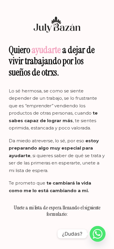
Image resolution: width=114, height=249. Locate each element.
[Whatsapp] (98, 234)
